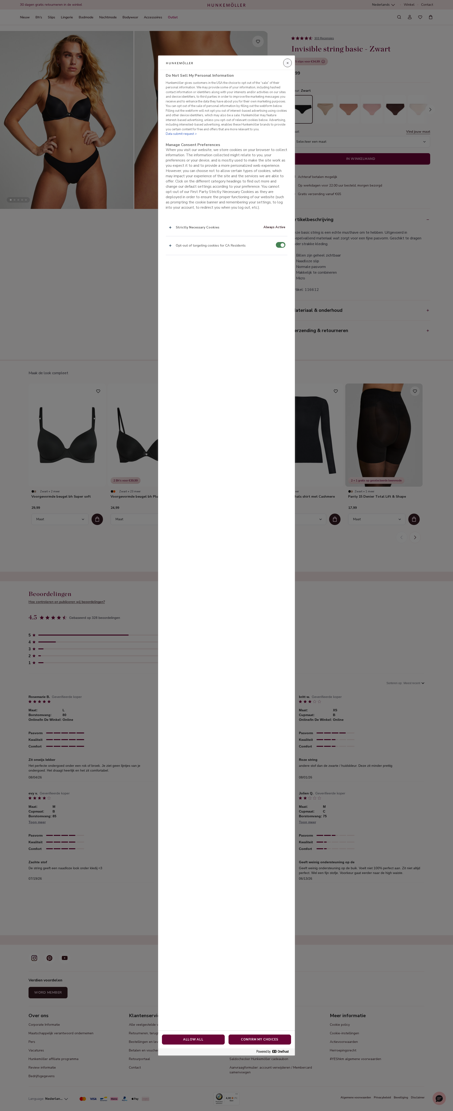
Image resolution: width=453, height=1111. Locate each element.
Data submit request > (181, 134)
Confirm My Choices (259, 1039)
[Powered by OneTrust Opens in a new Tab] (274, 1052)
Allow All (193, 1039)
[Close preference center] (287, 63)
